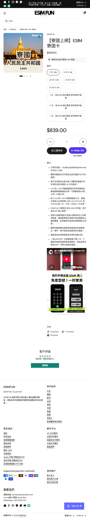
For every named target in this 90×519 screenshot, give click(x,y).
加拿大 (49, 418)
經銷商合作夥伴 (53, 440)
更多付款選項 (77, 156)
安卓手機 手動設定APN (13, 460)
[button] (84, 13)
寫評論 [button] (45, 365)
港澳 (49, 404)
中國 (49, 408)
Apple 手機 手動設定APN (14, 457)
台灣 (49, 401)
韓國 (49, 394)
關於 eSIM (8, 450)
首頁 (5, 29)
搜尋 (5, 433)
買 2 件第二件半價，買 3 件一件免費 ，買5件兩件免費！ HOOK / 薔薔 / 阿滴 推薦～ (45, 4)
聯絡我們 (50, 447)
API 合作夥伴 (52, 433)
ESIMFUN (22, 515)
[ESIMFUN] (44, 13)
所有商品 (7, 436)
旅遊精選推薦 (9, 440)
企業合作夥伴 (52, 443)
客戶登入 (50, 475)
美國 (49, 415)
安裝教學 (7, 447)
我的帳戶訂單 (52, 479)
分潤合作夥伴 (52, 436)
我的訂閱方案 (52, 482)
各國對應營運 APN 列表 (13, 464)
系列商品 (13, 29)
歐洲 (49, 398)
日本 (49, 391)
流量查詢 (7, 453)
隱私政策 (7, 443)
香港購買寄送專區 (54, 421)
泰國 (49, 411)
